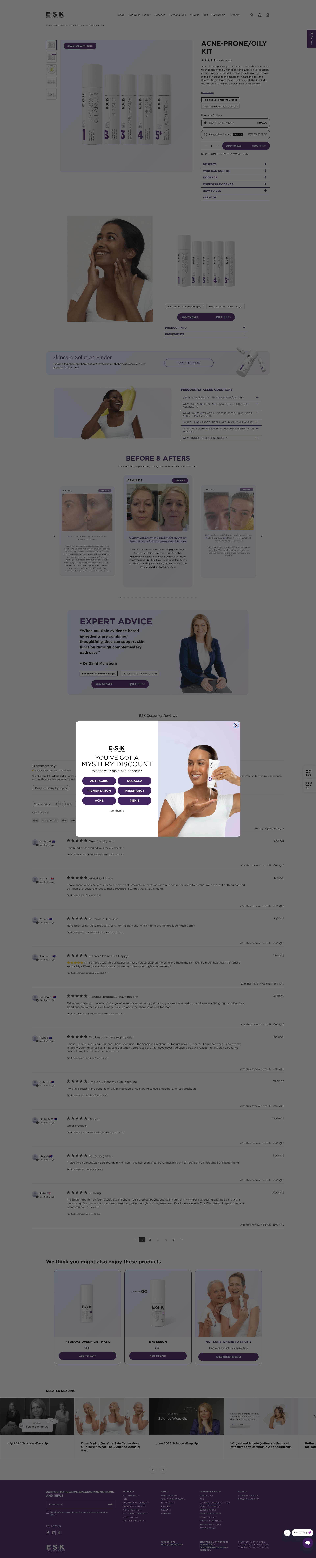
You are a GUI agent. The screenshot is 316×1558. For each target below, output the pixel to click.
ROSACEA (134, 781)
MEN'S (134, 800)
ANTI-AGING (99, 781)
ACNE (99, 800)
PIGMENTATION (99, 791)
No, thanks (117, 810)
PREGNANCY (134, 791)
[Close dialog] (236, 725)
